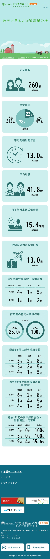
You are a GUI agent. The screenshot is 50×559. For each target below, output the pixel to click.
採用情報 (21, 57)
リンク (6, 477)
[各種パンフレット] (12, 500)
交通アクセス (14, 547)
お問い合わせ (39, 547)
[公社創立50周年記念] (37, 500)
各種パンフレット (12, 471)
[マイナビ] (12, 509)
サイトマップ (10, 482)
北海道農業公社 (8, 57)
